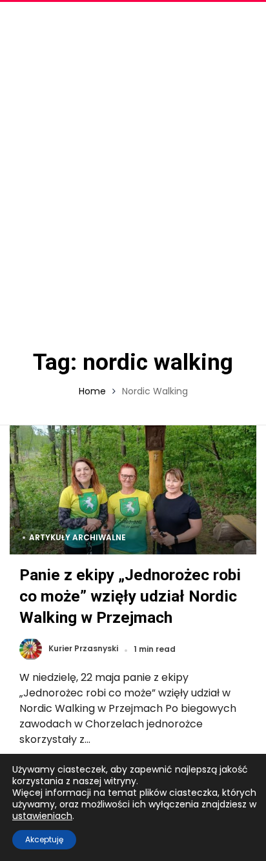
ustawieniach (42, 816)
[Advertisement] (133, 172)
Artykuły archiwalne (77, 537)
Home (92, 391)
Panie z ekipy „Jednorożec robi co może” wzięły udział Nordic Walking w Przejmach (130, 596)
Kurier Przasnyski (83, 649)
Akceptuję (44, 839)
